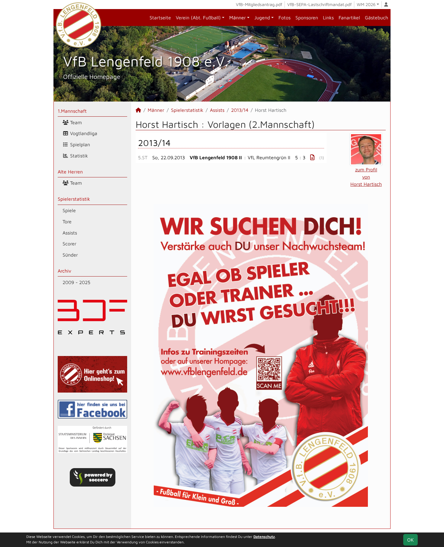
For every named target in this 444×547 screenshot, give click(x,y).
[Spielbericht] (312, 157)
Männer (237, 17)
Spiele (69, 210)
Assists (70, 232)
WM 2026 (366, 4)
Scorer (69, 243)
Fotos (284, 17)
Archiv (64, 271)
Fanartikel (349, 17)
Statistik (78, 155)
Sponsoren (306, 17)
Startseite (160, 17)
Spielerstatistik (74, 199)
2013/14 (239, 110)
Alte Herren (70, 171)
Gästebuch (376, 17)
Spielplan (79, 144)
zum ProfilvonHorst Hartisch (366, 177)
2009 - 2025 (76, 282)
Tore (67, 221)
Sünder (70, 254)
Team (75, 122)
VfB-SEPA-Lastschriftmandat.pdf (319, 4)
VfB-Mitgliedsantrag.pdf (259, 4)
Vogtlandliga (83, 133)
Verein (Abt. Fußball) (198, 17)
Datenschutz (264, 536)
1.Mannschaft (72, 111)
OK (410, 539)
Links (328, 17)
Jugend (262, 17)
